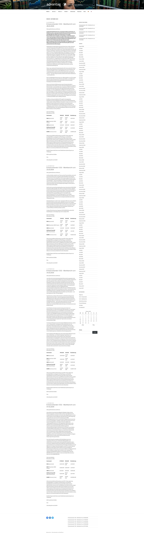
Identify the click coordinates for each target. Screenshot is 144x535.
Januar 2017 (81, 288)
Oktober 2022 (81, 143)
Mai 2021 (81, 178)
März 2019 (81, 233)
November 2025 (82, 65)
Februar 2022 (81, 159)
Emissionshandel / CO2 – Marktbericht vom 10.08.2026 (78, 521)
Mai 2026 (81, 52)
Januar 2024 (81, 111)
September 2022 (82, 145)
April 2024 (81, 105)
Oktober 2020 (81, 193)
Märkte (47, 11)
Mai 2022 (81, 153)
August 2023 (81, 122)
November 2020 (82, 191)
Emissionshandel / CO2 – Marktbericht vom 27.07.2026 (78, 526)
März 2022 (81, 157)
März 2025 (81, 82)
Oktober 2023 (81, 117)
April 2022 (81, 155)
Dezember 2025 (82, 63)
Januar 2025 (81, 86)
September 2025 (82, 69)
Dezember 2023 (82, 113)
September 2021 (82, 170)
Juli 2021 (80, 174)
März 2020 (81, 208)
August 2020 (81, 197)
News (85, 11)
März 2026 (81, 56)
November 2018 (82, 241)
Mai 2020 (81, 204)
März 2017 (81, 283)
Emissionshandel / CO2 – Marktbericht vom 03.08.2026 (78, 524)
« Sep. (83, 324)
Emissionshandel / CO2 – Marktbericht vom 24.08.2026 (78, 517)
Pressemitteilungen (82, 303)
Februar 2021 (81, 185)
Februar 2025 (81, 84)
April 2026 (81, 54)
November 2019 (82, 216)
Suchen (80, 329)
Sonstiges (81, 305)
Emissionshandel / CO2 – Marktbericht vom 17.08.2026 (78, 519)
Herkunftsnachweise (83, 301)
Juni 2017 (81, 277)
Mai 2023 (81, 128)
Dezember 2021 (82, 164)
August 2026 (81, 46)
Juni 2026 (81, 50)
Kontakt (66, 11)
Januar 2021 (81, 187)
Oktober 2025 (81, 67)
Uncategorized (81, 307)
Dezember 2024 (82, 88)
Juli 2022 (80, 149)
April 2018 (81, 256)
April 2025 (81, 80)
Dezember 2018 (82, 239)
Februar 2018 (81, 260)
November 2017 (82, 267)
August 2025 (81, 71)
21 (80, 320)
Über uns (60, 11)
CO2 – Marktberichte (83, 298)
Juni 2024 (81, 101)
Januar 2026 (81, 61)
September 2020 (82, 195)
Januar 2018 (81, 262)
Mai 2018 (81, 254)
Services (53, 11)
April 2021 (81, 180)
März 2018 (81, 258)
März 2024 (81, 107)
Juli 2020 (80, 199)
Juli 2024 (80, 98)
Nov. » (94, 324)
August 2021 (81, 172)
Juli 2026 (80, 48)
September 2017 (82, 271)
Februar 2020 (81, 210)
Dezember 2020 (82, 189)
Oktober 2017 (81, 269)
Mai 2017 (81, 279)
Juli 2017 (80, 275)
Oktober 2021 (81, 168)
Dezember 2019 (82, 214)
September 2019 (82, 220)
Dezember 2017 (82, 265)
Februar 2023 (81, 134)
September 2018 (82, 246)
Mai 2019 (81, 229)
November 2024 (82, 90)
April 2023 (81, 130)
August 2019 (81, 222)
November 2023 (82, 115)
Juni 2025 (81, 75)
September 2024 (82, 94)
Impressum (79, 11)
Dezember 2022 (82, 138)
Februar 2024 (81, 109)
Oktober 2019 (81, 218)
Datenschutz (72, 11)
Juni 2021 (81, 176)
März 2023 (81, 132)
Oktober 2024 (81, 92)
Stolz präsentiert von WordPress (57, 532)
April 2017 (81, 281)
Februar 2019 (81, 235)
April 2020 (81, 206)
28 (80, 322)
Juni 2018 (81, 252)
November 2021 (82, 166)
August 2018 (81, 248)
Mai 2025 (81, 77)
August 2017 (81, 273)
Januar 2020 (81, 212)
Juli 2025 (80, 73)
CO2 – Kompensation (83, 296)
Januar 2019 (81, 237)
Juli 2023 (80, 124)
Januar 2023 (81, 136)
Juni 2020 (81, 201)
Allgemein (81, 294)
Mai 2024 (81, 103)
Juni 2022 (81, 151)
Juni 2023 (81, 126)
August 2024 (81, 96)
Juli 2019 (80, 225)
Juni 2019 (81, 227)
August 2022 (81, 147)
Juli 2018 (80, 250)
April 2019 (81, 231)
